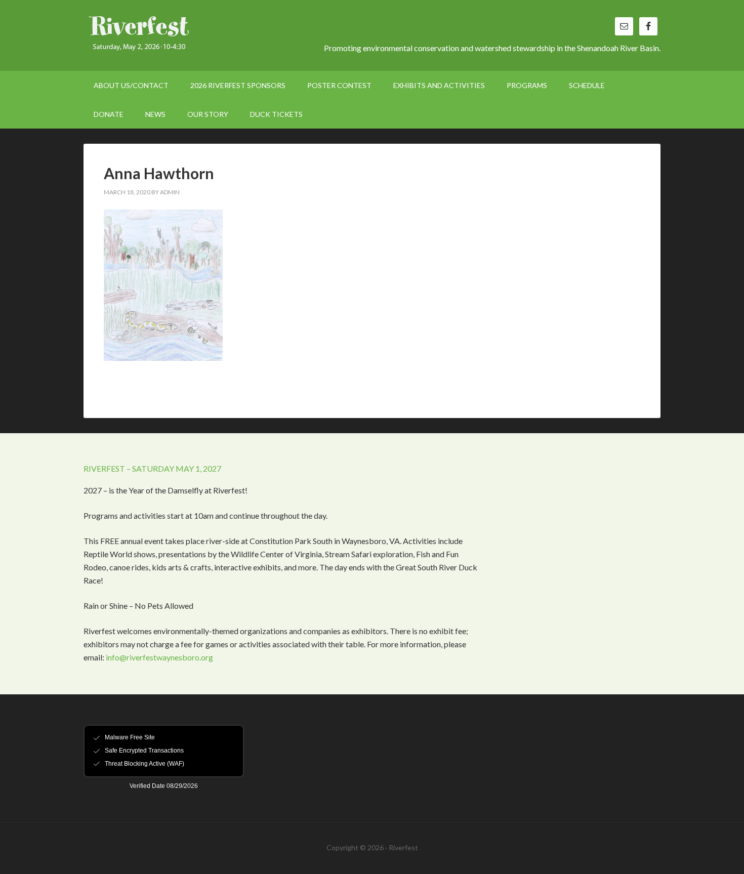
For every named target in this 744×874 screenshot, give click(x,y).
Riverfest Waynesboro (170, 35)
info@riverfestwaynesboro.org (159, 657)
